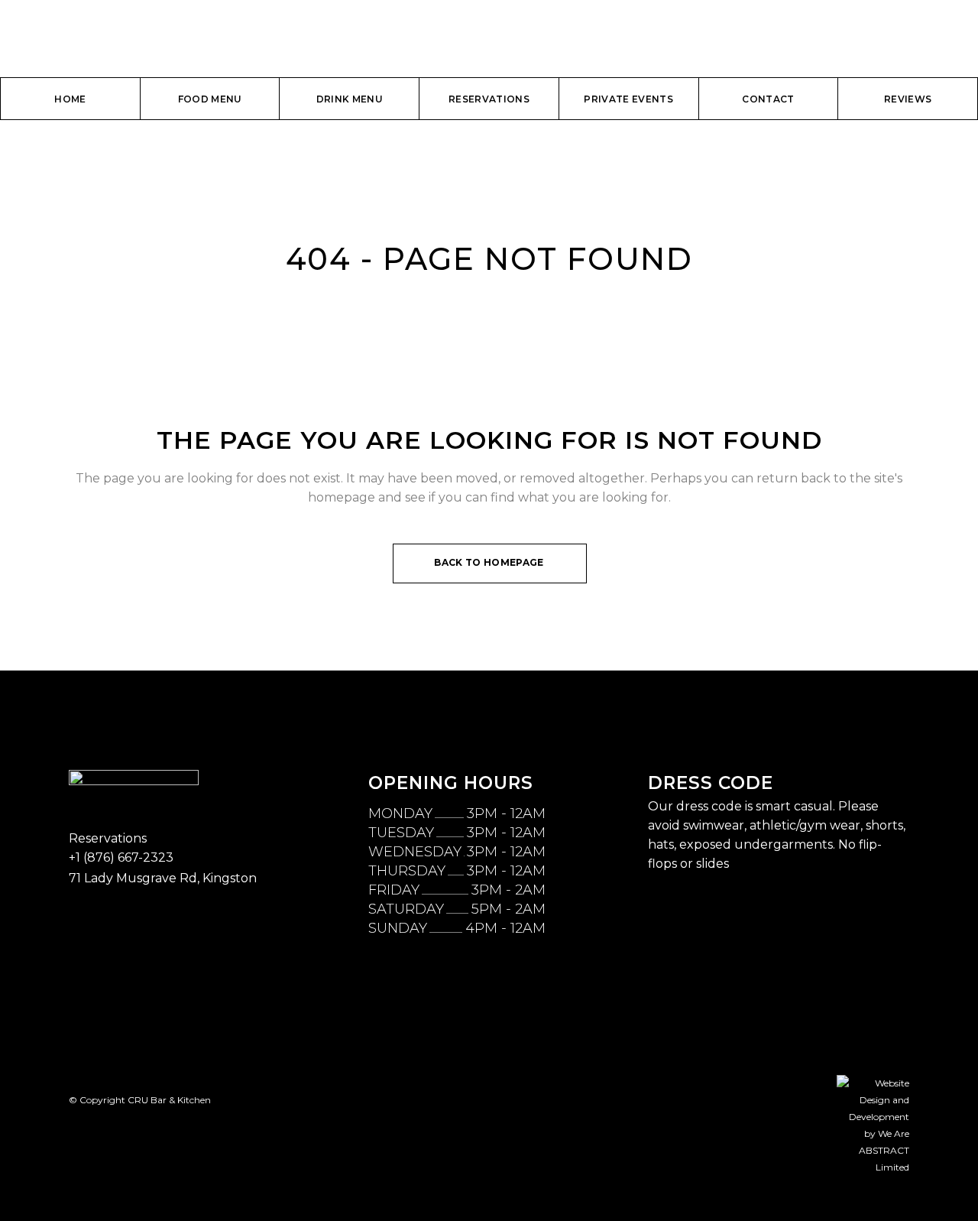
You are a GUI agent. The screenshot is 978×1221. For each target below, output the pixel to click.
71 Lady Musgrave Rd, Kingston (163, 878)
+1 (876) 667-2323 (121, 857)
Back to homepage (488, 562)
